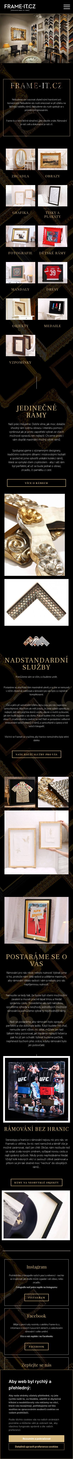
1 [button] (34, 621)
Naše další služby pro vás (37, 754)
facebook (36, 1346)
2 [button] (39, 621)
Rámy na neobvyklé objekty (36, 1182)
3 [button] (43, 621)
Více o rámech (36, 482)
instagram (36, 1297)
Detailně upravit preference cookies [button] (36, 1446)
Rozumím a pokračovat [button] (36, 1438)
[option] (36, 38)
